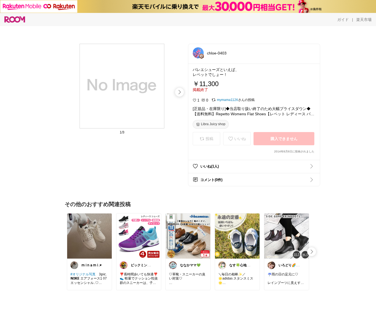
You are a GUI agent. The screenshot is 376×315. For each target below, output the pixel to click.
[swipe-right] (179, 92)
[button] (198, 52)
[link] (89, 235)
